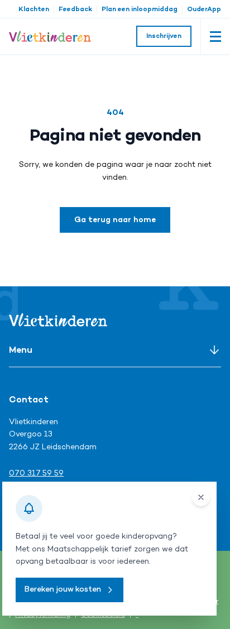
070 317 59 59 (36, 473)
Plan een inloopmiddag (140, 9)
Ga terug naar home (115, 220)
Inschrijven (163, 36)
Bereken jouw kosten (63, 589)
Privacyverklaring (42, 615)
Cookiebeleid (103, 615)
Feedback (75, 9)
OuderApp (204, 9)
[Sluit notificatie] (201, 497)
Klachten (33, 9)
